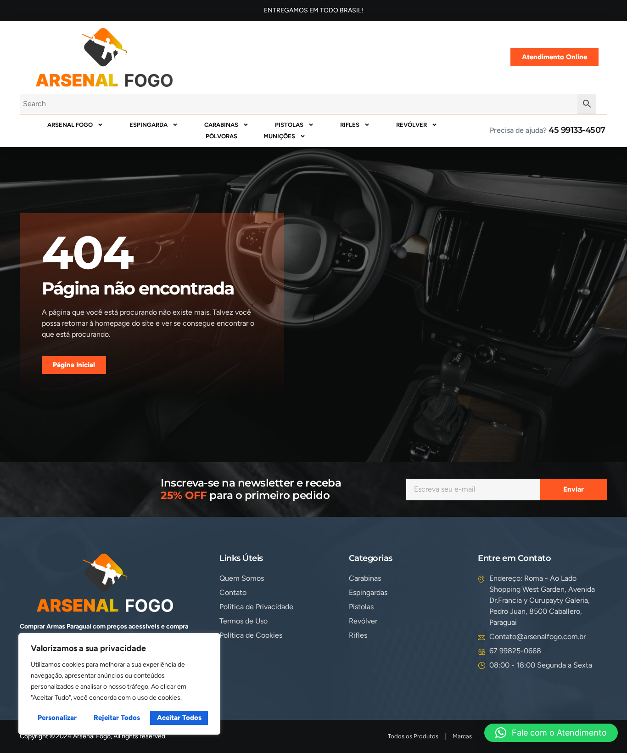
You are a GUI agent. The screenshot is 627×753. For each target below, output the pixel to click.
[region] (119, 684)
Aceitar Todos (179, 717)
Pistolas (289, 124)
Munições (279, 136)
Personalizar (57, 717)
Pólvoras (221, 136)
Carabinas (221, 124)
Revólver (411, 124)
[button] (551, 733)
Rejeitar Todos (117, 717)
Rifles (349, 124)
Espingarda (148, 124)
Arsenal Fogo (70, 124)
